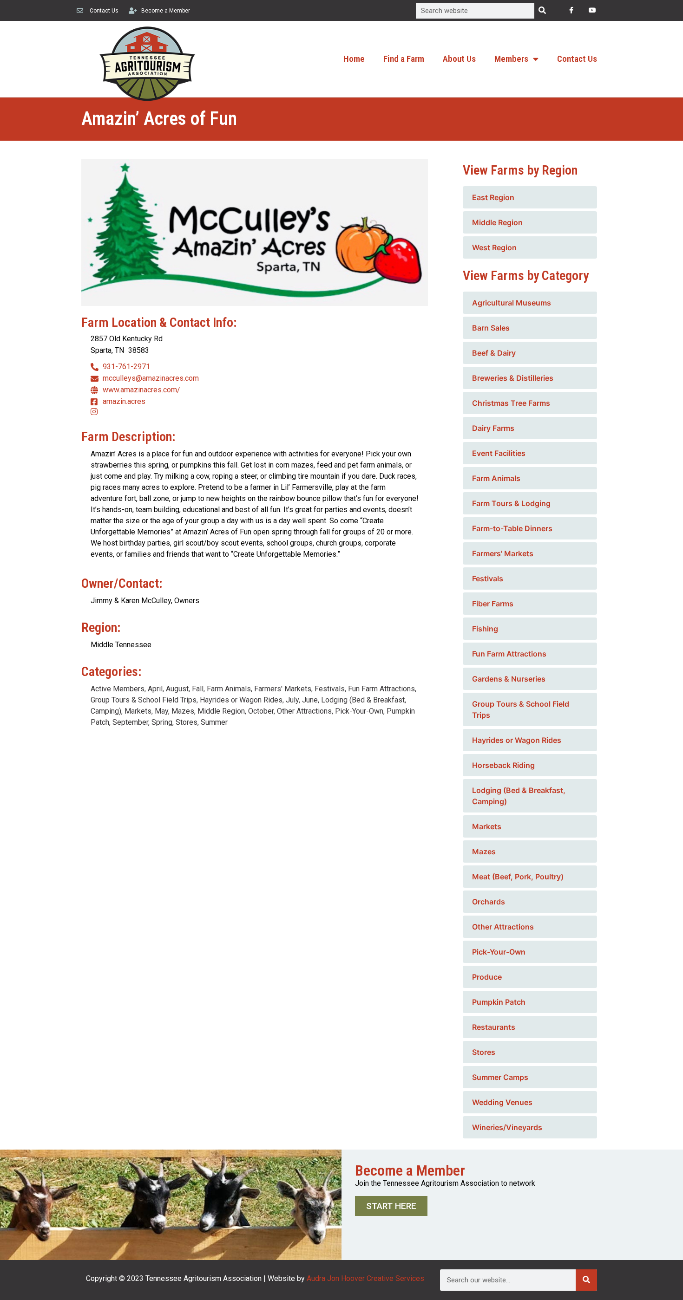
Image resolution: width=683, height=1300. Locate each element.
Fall (198, 688)
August (177, 688)
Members (511, 58)
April (155, 688)
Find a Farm (403, 58)
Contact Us (577, 58)
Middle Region (221, 711)
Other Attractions (304, 711)
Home (354, 58)
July (292, 700)
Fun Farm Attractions (381, 688)
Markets (138, 711)
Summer (214, 722)
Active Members (117, 688)
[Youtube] (592, 10)
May (161, 711)
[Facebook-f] (571, 10)
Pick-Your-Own (359, 711)
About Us (459, 58)
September (130, 722)
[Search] (542, 11)
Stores (186, 722)
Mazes (182, 711)
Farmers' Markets (282, 688)
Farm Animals (229, 688)
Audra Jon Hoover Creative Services (365, 1278)
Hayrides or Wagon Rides (241, 700)
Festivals (330, 688)
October (261, 711)
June (310, 700)
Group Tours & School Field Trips (144, 700)
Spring (161, 722)
